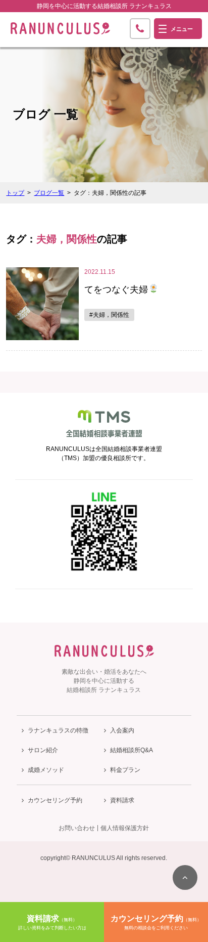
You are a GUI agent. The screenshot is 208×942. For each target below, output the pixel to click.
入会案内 (122, 730)
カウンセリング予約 (55, 800)
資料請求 (122, 800)
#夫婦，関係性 (109, 314)
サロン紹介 (43, 750)
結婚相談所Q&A (131, 750)
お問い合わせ (77, 828)
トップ (15, 192)
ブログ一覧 (49, 192)
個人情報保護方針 (124, 828)
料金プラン (125, 769)
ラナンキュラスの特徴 (58, 730)
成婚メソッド (46, 769)
